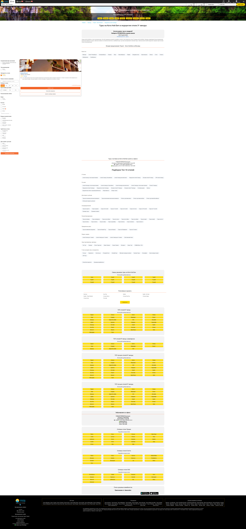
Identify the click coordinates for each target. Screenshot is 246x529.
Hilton (154, 460)
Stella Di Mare (154, 455)
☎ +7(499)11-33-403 (118, 164)
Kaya (154, 436)
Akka (133, 444)
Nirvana (133, 434)
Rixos (112, 434)
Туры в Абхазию (46, 502)
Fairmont (92, 482)
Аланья (112, 314)
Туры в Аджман (115, 503)
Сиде (92, 317)
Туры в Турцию (53, 502)
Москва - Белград (219, 505)
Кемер (154, 314)
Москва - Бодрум (220, 502)
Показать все (124, 302)
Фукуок (112, 329)
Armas (92, 444)
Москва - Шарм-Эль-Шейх (196, 503)
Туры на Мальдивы (89, 502)
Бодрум (112, 317)
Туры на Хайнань (150, 503)
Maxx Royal (154, 434)
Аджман (112, 322)
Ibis (133, 479)
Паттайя (112, 324)
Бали (113, 332)
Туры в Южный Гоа (128, 505)
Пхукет (112, 327)
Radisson (133, 458)
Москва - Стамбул (210, 505)
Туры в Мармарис (121, 502)
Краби (154, 324)
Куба (154, 329)
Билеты (30, 1)
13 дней (112, 282)
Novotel (92, 460)
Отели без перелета (50, 91)
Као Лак (92, 327)
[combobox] (93, 4)
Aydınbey (133, 441)
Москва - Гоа (187, 505)
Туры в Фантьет (143, 503)
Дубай (92, 322)
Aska (154, 441)
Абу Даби (154, 319)
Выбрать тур (50, 88)
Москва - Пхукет (205, 503)
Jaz (133, 460)
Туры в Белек (114, 502)
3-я (15, 90)
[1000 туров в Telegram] (20, 505)
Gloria (112, 439)
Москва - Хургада (178, 503)
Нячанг (153, 327)
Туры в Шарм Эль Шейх (151, 502)
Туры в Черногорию (91, 503)
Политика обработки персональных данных (20, 523)
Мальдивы (92, 332)
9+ (16, 85)
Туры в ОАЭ (98, 503)
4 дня (92, 277)
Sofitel (112, 474)
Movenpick (112, 460)
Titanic (92, 434)
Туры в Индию (75, 503)
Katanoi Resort (24, 73)
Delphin (153, 439)
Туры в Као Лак (136, 503)
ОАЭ (133, 319)
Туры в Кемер (128, 502)
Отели (20, 1)
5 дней (112, 277)
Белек (133, 314)
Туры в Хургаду (142, 502)
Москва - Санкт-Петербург (177, 502)
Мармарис (133, 317)
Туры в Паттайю (129, 503)
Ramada (92, 477)
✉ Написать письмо (20, 512)
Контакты (20, 509)
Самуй (133, 324)
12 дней (92, 282)
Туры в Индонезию (83, 503)
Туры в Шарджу (107, 503)
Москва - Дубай (220, 503)
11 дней (154, 279)
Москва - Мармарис (170, 503)
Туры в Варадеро (158, 503)
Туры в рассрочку (20, 519)
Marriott (92, 479)
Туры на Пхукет (122, 503)
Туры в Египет (67, 502)
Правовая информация (20, 522)
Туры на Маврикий (47, 503)
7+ (9, 85)
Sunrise (133, 455)
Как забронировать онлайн (20, 518)
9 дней (112, 279)
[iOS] (154, 493)
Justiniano (92, 439)
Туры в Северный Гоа (112, 505)
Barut (112, 441)
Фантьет (92, 329)
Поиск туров (240, 4)
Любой (2, 85)
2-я (10, 90)
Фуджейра (154, 322)
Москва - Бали (202, 505)
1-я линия (4, 90)
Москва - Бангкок (186, 503)
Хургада (92, 319)
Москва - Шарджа (170, 505)
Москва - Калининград (188, 502)
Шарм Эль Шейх (112, 319)
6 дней (133, 277)
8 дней (92, 279)
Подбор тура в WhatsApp (21, 525)
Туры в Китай (54, 503)
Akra (113, 444)
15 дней (154, 282)
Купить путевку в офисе (50, 94)
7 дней (153, 277)
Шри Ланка (133, 329)
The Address (92, 474)
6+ (6, 85)
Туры (13, 1)
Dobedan (133, 439)
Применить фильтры (9, 153)
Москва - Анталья (212, 502)
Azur (92, 463)
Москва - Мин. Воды (204, 502)
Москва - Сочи (169, 502)
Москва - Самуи (213, 503)
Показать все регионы (5, 113)
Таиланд (92, 324)
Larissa (112, 436)
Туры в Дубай (159, 502)
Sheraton (92, 458)
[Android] (145, 493)
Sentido (112, 458)
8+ (12, 85)
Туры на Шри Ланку (74, 502)
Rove (154, 474)
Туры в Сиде (142, 505)
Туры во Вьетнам (60, 503)
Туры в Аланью (107, 502)
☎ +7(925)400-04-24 (127, 164)
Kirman (133, 436)
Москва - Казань (196, 502)
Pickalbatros (154, 458)
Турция (91, 314)
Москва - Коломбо (179, 505)
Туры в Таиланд (60, 502)
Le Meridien (112, 479)
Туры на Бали (155, 505)
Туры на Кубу (81, 502)
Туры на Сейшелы (97, 502)
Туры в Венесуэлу (68, 503)
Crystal (91, 441)
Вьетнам (133, 327)
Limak (92, 436)
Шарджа (133, 322)
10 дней (133, 279)
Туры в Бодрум (135, 502)
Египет (153, 317)
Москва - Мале (194, 505)
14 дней (133, 282)
